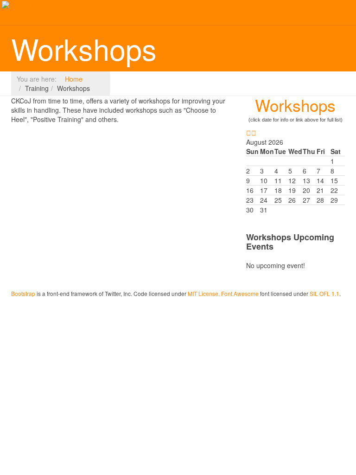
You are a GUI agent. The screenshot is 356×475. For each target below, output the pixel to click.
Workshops (295, 104)
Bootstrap (23, 293)
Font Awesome (240, 293)
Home (74, 78)
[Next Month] (253, 132)
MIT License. (204, 293)
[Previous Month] (248, 132)
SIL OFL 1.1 (324, 293)
